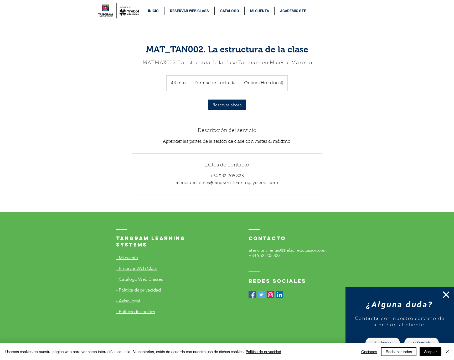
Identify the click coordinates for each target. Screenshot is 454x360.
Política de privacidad (263, 351)
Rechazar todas (399, 351)
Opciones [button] (369, 351)
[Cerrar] (448, 351)
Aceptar (430, 351)
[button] (446, 295)
